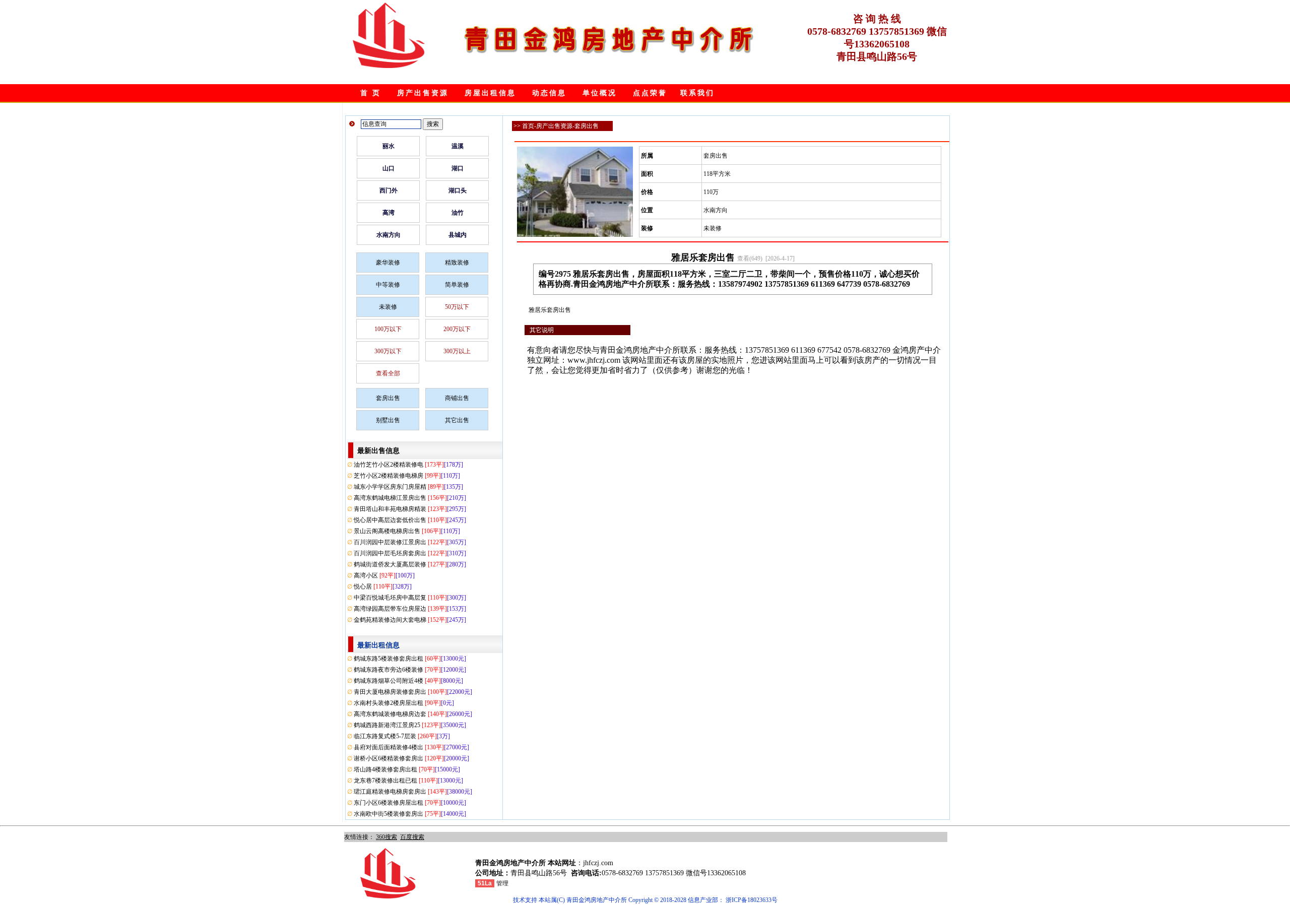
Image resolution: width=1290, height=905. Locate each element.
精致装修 (457, 262)
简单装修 (457, 284)
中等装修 (388, 284)
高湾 (388, 212)
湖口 (458, 168)
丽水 (388, 146)
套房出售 (388, 398)
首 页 (370, 93)
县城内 (457, 234)
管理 (502, 883)
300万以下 (388, 351)
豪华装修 (388, 262)
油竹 (458, 212)
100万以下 (388, 329)
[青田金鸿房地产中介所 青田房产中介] (389, 66)
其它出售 (457, 420)
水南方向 (388, 234)
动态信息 (549, 93)
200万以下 (457, 329)
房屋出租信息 (490, 93)
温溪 (458, 146)
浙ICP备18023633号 (752, 899)
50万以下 (457, 306)
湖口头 (457, 190)
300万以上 (457, 351)
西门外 (388, 190)
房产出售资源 (422, 93)
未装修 (388, 306)
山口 (388, 168)
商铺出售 (457, 398)
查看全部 (388, 373)
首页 (528, 126)
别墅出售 (388, 420)
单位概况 (600, 93)
